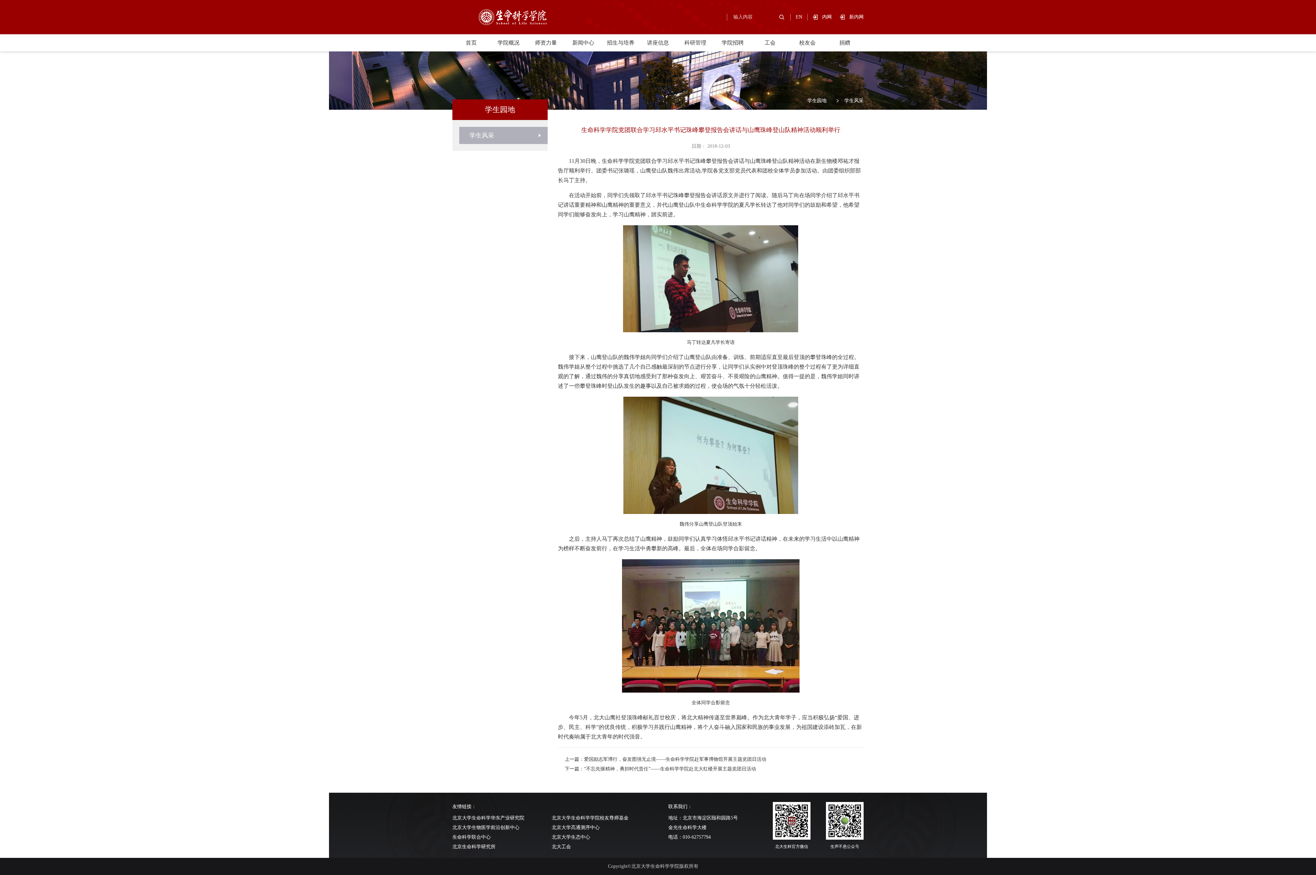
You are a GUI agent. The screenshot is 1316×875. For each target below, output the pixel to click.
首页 (471, 43)
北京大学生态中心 (571, 837)
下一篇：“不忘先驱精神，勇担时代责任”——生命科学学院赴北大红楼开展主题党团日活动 (660, 768)
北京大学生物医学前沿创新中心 (486, 827)
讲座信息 (658, 43)
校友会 (807, 43)
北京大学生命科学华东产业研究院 (488, 817)
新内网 (856, 17)
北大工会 (561, 846)
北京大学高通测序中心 (576, 827)
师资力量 (546, 43)
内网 (831, 17)
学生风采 (854, 100)
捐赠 (844, 43)
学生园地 (817, 100)
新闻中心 (583, 43)
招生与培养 (620, 43)
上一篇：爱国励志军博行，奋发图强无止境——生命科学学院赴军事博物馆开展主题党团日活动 (665, 759)
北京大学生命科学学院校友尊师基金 (590, 817)
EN (799, 17)
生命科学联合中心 (471, 837)
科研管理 (695, 43)
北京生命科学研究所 (474, 846)
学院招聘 (733, 43)
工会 (770, 43)
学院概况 (509, 43)
